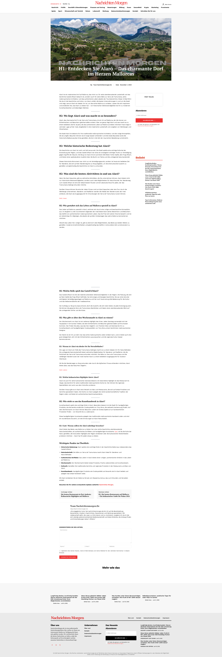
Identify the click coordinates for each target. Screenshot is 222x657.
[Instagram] (56, 645)
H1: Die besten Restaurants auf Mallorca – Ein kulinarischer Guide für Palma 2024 (114, 495)
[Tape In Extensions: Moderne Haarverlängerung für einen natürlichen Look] (140, 202)
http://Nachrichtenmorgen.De (79, 509)
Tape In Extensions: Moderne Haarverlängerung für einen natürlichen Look (153, 201)
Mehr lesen (63, 198)
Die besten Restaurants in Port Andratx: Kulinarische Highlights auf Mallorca (76, 495)
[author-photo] (52, 603)
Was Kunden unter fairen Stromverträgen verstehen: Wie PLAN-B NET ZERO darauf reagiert (153, 186)
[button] (66, 4)
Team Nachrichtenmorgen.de (102, 85)
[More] (157, 101)
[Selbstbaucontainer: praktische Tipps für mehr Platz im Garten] (140, 194)
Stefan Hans (56, 603)
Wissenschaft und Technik (148, 638)
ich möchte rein (148, 120)
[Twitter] (145, 101)
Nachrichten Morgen (106, 485)
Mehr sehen (63, 370)
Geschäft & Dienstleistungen (149, 630)
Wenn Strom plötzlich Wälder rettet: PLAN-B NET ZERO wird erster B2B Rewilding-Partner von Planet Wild (154, 177)
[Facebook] (141, 101)
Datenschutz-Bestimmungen (146, 126)
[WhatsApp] (153, 101)
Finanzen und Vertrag (147, 646)
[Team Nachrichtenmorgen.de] (63, 512)
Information (111, 63)
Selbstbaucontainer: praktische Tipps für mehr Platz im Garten (153, 194)
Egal (116, 431)
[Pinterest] (149, 101)
